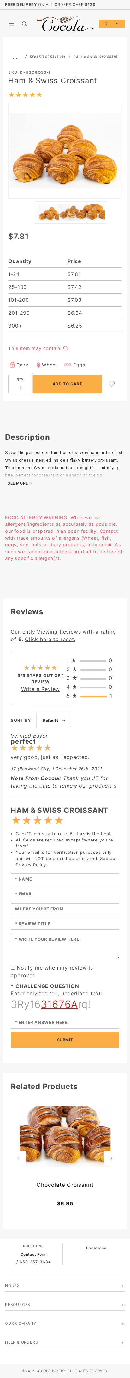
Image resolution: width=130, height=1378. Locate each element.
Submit (65, 1039)
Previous (18, 1158)
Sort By (21, 720)
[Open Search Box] (25, 23)
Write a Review (40, 689)
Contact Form (34, 1254)
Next (111, 1158)
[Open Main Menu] (11, 23)
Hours (12, 1285)
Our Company (20, 1323)
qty (20, 378)
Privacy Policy (31, 864)
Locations (96, 1248)
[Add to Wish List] (112, 384)
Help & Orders (21, 1342)
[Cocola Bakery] (65, 23)
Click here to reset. (50, 639)
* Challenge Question (45, 986)
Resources (17, 1304)
